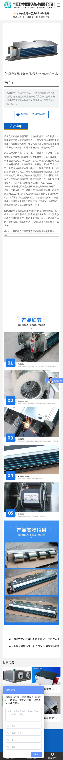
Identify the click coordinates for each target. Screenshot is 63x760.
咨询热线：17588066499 (32, 114)
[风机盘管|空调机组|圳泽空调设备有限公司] (29, 5)
